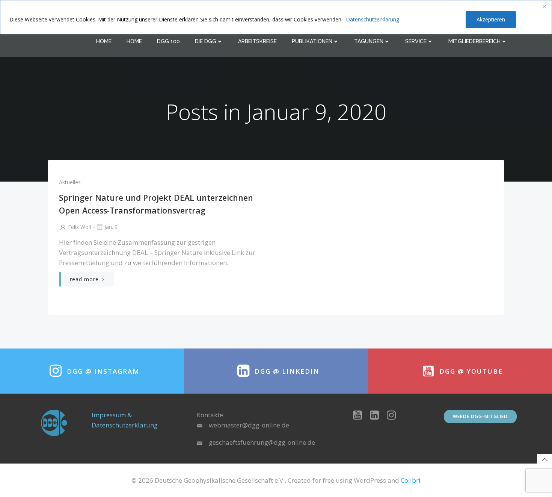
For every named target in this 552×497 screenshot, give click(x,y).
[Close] (544, 6)
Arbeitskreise (257, 41)
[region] (276, 17)
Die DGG (205, 41)
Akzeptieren (491, 19)
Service (416, 41)
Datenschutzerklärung (372, 19)
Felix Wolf (80, 226)
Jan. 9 (111, 226)
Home (104, 41)
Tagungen (368, 41)
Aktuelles (70, 182)
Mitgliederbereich (474, 41)
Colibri (411, 480)
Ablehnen (440, 19)
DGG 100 (168, 41)
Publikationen (312, 41)
